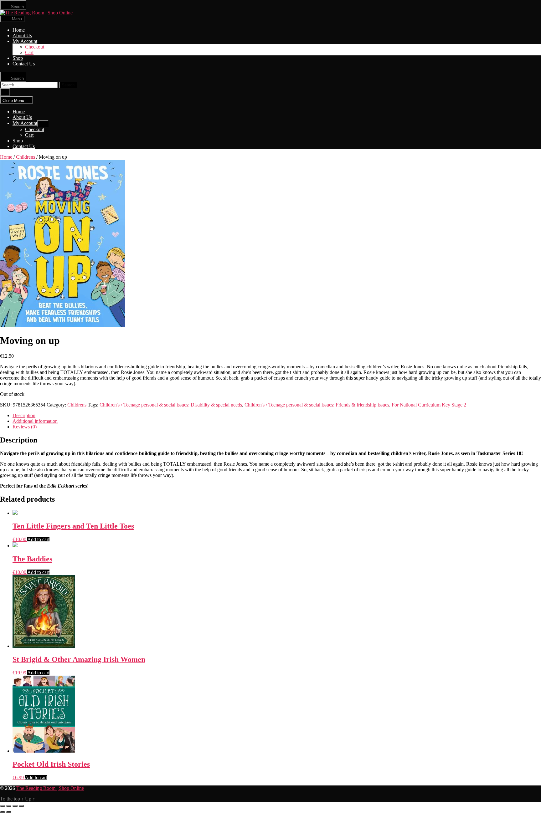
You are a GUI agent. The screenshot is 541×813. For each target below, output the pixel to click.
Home (19, 30)
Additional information (35, 421)
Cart (29, 52)
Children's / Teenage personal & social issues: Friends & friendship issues (317, 404)
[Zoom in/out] (21, 806)
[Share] (8, 806)
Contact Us (24, 63)
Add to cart (38, 539)
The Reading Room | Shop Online (50, 788)
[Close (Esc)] (2, 806)
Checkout (34, 46)
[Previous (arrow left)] (2, 812)
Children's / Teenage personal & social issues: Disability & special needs (171, 404)
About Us (22, 35)
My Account (25, 41)
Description (24, 415)
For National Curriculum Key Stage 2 (429, 404)
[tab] (277, 415)
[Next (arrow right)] (8, 812)
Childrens (25, 157)
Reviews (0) (25, 426)
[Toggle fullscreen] (15, 806)
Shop (18, 58)
